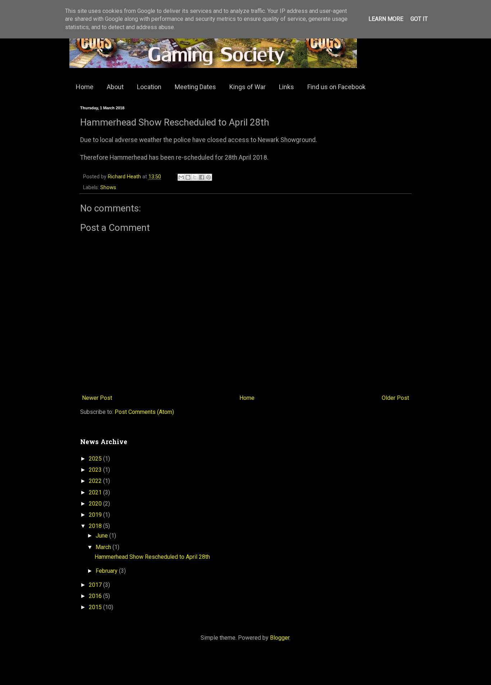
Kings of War (247, 87)
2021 (96, 492)
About (115, 87)
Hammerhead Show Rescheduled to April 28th (152, 556)
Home (84, 87)
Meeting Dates (195, 87)
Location (149, 87)
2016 (96, 596)
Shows (108, 187)
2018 (96, 525)
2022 (96, 481)
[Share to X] (194, 177)
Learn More (385, 18)
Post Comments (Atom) (144, 411)
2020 (96, 503)
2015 (96, 607)
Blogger (279, 637)
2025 (96, 458)
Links (286, 87)
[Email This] (181, 177)
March (104, 547)
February (107, 570)
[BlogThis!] (188, 177)
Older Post (395, 397)
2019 (96, 514)
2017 (96, 584)
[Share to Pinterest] (208, 177)
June (102, 535)
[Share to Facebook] (201, 177)
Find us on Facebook (336, 87)
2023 (96, 469)
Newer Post (97, 397)
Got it (419, 18)
